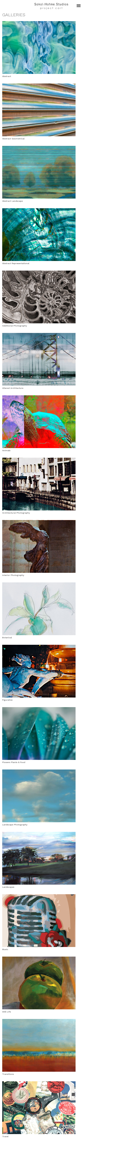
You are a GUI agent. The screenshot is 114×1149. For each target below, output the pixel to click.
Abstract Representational (15, 263)
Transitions (8, 1074)
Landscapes (8, 887)
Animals (6, 450)
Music (5, 949)
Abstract (6, 76)
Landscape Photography (14, 824)
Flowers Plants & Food (13, 762)
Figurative (7, 700)
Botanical (7, 637)
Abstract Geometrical (13, 138)
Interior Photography (13, 575)
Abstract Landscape (12, 201)
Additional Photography (14, 326)
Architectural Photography (16, 513)
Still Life (6, 1012)
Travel (5, 1136)
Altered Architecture (12, 388)
